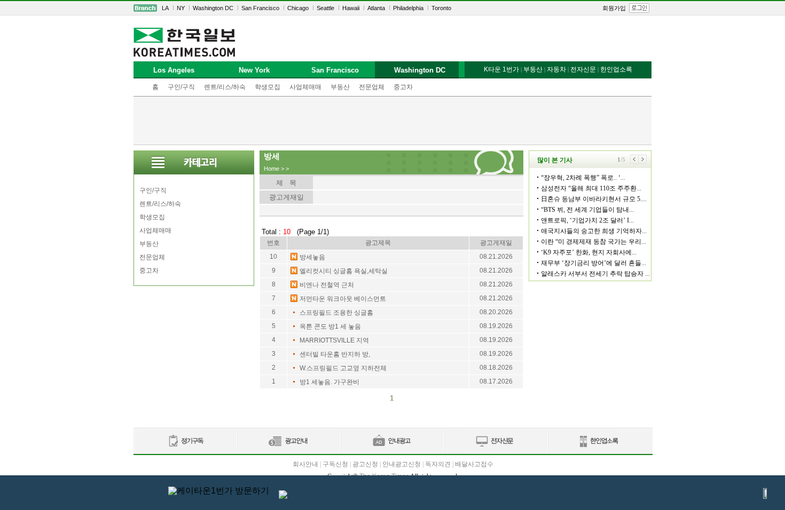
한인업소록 (616, 69)
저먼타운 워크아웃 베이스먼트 (343, 298)
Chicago (298, 8)
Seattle (325, 8)
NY (181, 8)
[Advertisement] (392, 121)
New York (254, 70)
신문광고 (288, 441)
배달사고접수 (474, 464)
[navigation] (392, 8)
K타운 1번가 (501, 69)
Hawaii (350, 8)
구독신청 (335, 464)
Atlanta (376, 8)
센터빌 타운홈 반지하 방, (335, 354)
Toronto (441, 8)
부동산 (340, 87)
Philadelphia (408, 8)
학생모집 (267, 87)
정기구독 (185, 441)
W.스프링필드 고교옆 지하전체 (343, 368)
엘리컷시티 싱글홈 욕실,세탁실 (344, 271)
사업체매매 (305, 87)
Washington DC (213, 8)
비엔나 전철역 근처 (327, 285)
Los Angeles (173, 70)
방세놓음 (312, 257)
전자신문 (583, 69)
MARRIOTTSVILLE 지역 (334, 340)
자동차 (556, 69)
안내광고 (392, 441)
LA (165, 8)
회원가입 (614, 8)
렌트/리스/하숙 (225, 87)
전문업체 (371, 87)
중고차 (403, 87)
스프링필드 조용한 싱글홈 (336, 312)
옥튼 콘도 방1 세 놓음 (330, 326)
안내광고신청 (401, 464)
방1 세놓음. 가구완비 (329, 382)
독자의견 (438, 464)
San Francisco (260, 8)
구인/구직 (181, 87)
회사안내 (305, 464)
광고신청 (365, 464)
